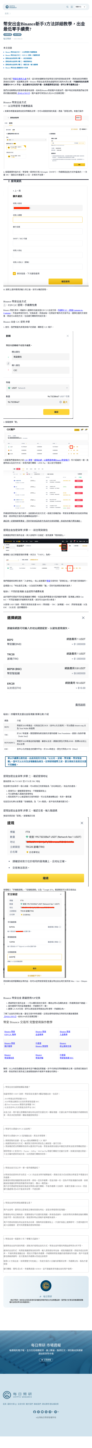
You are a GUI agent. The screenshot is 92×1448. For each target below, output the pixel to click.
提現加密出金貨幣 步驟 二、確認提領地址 (19, 61)
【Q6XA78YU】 (23, 93)
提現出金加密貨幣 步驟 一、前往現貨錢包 (19, 58)
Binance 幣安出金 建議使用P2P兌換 (17, 68)
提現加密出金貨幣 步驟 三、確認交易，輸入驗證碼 (22, 65)
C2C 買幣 (28, 460)
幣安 (48, 581)
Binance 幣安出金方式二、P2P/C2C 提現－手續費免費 (23, 55)
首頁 (7, 14)
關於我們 (29, 1404)
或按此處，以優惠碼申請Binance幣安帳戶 (51, 460)
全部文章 (21, 1404)
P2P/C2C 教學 (10, 1035)
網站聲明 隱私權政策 (50, 1404)
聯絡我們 (37, 1404)
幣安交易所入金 (19, 79)
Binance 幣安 (9, 1032)
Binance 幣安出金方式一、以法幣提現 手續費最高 (21, 52)
